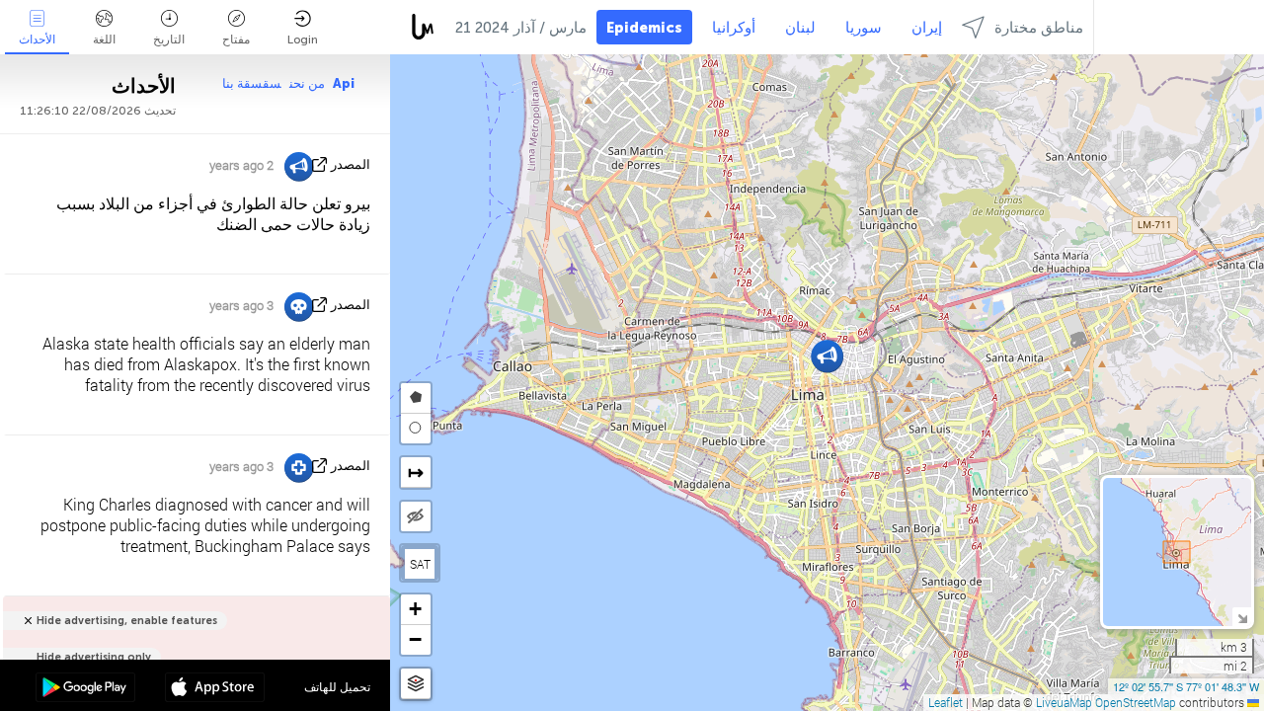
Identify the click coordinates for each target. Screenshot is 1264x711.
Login (302, 39)
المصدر (350, 164)
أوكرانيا (733, 28)
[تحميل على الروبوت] (85, 689)
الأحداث (37, 39)
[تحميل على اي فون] (215, 689)
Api (344, 83)
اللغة (104, 39)
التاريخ (169, 39)
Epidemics (644, 28)
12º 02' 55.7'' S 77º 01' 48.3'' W (1186, 686)
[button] (827, 356)
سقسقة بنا (251, 83)
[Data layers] (416, 684)
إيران (926, 28)
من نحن (307, 83)
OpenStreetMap (1135, 702)
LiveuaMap (1064, 702)
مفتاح (236, 39)
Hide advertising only (94, 657)
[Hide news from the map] (416, 516)
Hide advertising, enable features (127, 620)
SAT (420, 564)
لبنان (800, 28)
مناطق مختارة (1038, 28)
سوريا (863, 28)
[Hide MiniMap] (1241, 616)
